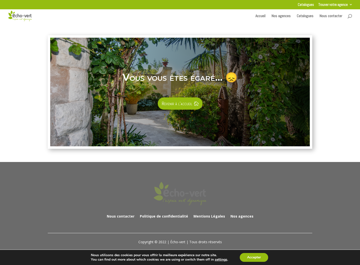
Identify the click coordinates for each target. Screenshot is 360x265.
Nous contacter (331, 16)
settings (221, 259)
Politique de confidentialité (164, 216)
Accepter (254, 257)
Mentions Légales (209, 216)
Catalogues (306, 5)
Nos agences (281, 16)
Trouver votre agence (333, 5)
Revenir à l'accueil (177, 103)
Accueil (260, 16)
